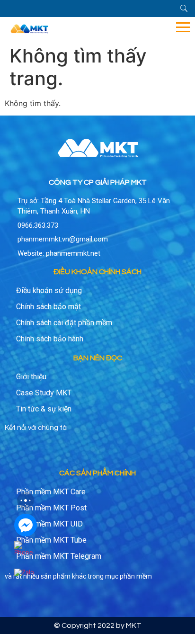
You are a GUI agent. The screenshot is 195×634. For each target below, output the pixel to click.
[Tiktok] (55, 450)
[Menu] (126, 27)
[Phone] (25, 552)
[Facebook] (14, 450)
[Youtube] (35, 450)
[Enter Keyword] (184, 8)
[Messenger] (25, 525)
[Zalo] (25, 580)
